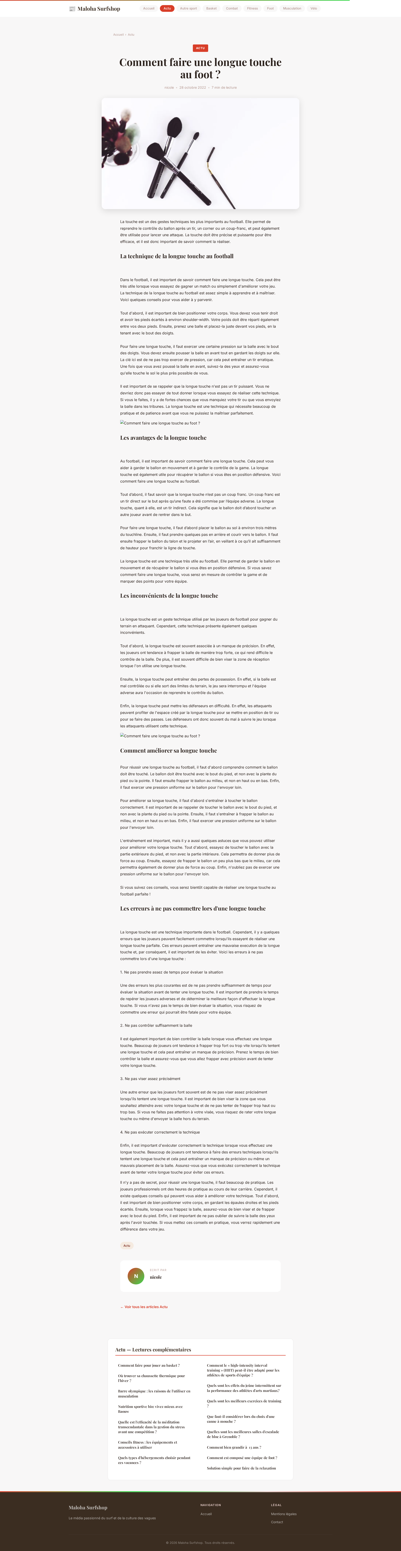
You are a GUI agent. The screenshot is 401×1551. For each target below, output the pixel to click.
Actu (167, 8)
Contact (277, 1522)
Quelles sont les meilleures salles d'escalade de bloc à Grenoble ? (243, 1434)
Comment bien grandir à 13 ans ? (234, 1447)
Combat (232, 8)
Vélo (313, 8)
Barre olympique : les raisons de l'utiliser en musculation (154, 1393)
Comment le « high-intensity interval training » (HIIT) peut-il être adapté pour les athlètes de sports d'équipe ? (243, 1370)
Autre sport (188, 8)
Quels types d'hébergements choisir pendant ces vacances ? (154, 1460)
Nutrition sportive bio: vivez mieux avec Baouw (150, 1409)
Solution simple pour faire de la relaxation (241, 1468)
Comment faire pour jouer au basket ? (149, 1365)
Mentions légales (284, 1514)
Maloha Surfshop (94, 8)
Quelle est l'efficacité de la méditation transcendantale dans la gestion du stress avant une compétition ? (151, 1427)
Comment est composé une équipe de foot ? (242, 1457)
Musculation (292, 8)
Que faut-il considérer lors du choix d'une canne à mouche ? (241, 1419)
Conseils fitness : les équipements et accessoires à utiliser (147, 1444)
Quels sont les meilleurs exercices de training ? (244, 1403)
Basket (211, 8)
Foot (270, 8)
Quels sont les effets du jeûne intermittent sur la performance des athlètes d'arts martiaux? (244, 1388)
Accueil (148, 8)
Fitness (252, 8)
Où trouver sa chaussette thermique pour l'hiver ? (151, 1378)
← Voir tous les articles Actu (144, 1307)
